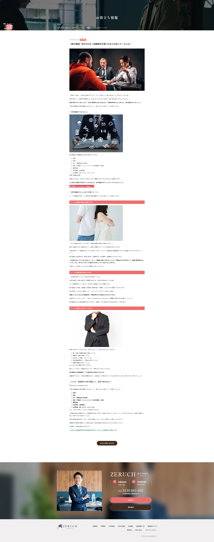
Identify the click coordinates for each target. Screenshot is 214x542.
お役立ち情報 (9, 25)
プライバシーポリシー (151, 530)
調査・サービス (7, 24)
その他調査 (112, 526)
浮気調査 (103, 526)
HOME (58, 28)
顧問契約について (10, 30)
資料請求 (129, 530)
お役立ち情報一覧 (65, 28)
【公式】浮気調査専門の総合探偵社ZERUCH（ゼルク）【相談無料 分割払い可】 (93, 430)
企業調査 (95, 526)
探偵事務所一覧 (8, 29)
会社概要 (9, 27)
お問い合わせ (138, 530)
